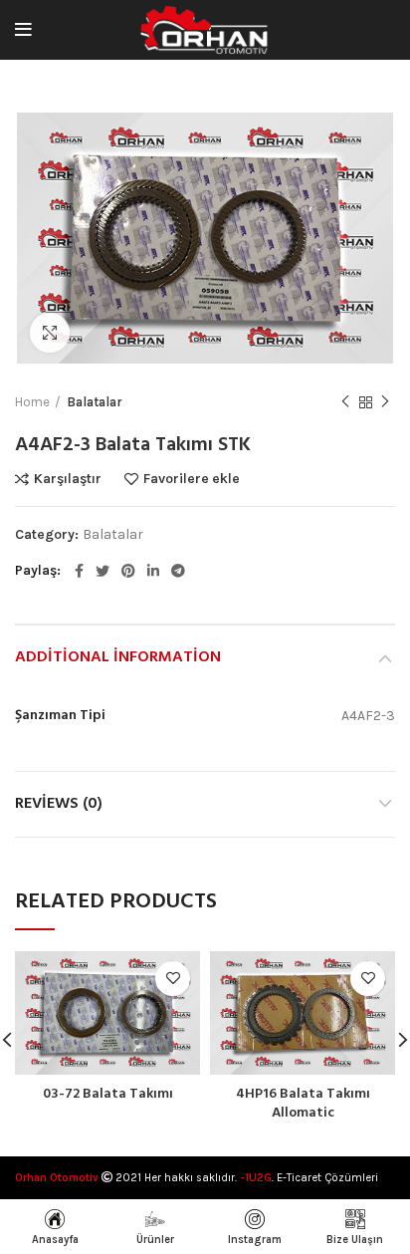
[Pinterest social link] (128, 571)
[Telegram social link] (178, 571)
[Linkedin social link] (153, 571)
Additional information (118, 657)
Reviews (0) (58, 804)
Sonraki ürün (385, 402)
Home (32, 401)
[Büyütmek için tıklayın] (50, 333)
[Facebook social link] (79, 571)
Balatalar (94, 401)
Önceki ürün (345, 402)
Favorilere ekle (191, 479)
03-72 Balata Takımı (108, 1094)
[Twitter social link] (102, 571)
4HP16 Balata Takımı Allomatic (303, 1104)
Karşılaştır (68, 479)
